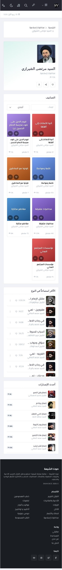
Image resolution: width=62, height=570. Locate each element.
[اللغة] (3, 5)
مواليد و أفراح (23, 505)
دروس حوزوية (23, 513)
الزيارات (56, 505)
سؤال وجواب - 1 (36, 343)
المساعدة (54, 536)
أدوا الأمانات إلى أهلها (46, 141)
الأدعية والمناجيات (51, 500)
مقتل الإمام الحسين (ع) (36, 299)
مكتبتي (55, 532)
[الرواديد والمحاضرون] (33, 5)
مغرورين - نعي (36, 310)
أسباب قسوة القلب (35, 332)
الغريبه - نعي (37, 354)
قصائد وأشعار (53, 513)
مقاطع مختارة (22, 223)
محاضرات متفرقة (46, 223)
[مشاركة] (45, 84)
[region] (31, 335)
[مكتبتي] (18, 5)
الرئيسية (51, 27)
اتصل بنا (55, 543)
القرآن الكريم (53, 496)
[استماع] (50, 300)
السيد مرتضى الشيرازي (44, 145)
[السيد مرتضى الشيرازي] (39, 84)
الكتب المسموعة (22, 518)
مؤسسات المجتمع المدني (45, 266)
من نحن (55, 539)
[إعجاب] (52, 84)
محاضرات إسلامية (37, 27)
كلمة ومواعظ (47, 183)
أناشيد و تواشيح (22, 509)
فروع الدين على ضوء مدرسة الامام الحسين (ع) (19, 141)
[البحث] (26, 5)
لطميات (26, 500)
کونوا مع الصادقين (20, 183)
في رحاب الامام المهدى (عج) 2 (35, 365)
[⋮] (35, 133)
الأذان (56, 509)
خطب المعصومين (21, 496)
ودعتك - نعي (37, 376)
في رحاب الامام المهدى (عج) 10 (35, 321)
